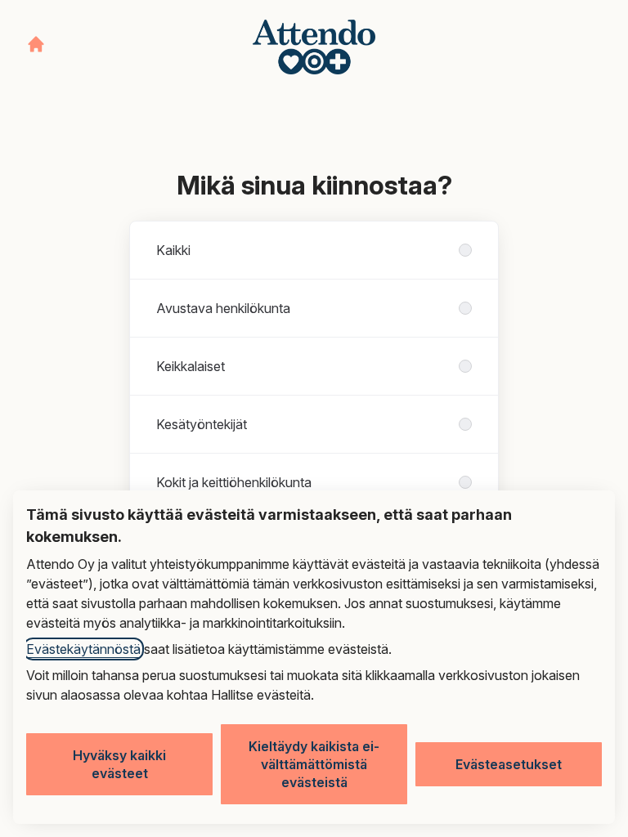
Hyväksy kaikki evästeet (119, 764)
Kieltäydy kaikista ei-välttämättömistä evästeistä (314, 764)
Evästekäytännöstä (83, 649)
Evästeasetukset (508, 764)
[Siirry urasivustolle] (36, 44)
